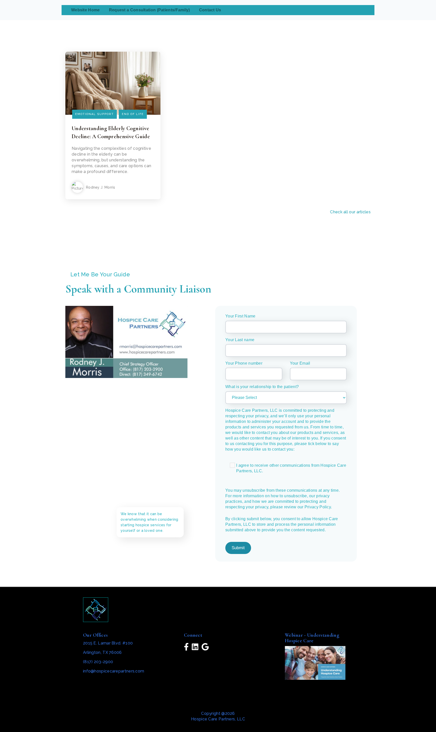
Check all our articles (350, 212)
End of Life (133, 114)
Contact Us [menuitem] (210, 10)
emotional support (94, 114)
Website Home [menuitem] (85, 10)
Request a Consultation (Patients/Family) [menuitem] (149, 10)
